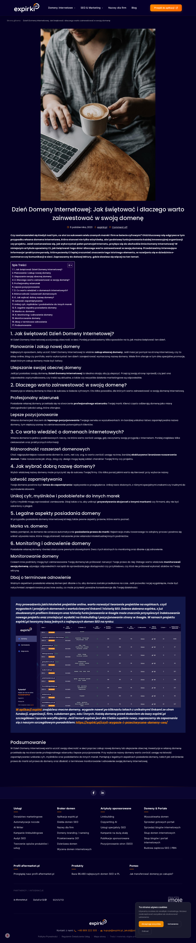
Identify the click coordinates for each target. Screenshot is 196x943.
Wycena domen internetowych (74, 849)
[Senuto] (59, 899)
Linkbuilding (107, 816)
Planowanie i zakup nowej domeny (32, 272)
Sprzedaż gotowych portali (159, 822)
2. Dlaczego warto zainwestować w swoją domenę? (41, 280)
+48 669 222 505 (87, 930)
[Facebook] (94, 793)
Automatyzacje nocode (26, 822)
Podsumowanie (23, 325)
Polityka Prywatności (48, 936)
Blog (134, 7)
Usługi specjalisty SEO (113, 827)
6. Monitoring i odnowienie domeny (34, 314)
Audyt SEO (20, 838)
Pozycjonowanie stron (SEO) (117, 843)
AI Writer (18, 827)
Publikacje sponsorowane (115, 838)
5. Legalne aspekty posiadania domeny (36, 307)
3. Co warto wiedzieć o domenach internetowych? (41, 290)
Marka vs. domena (24, 311)
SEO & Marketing (91, 7)
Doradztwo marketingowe (28, 816)
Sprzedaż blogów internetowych (162, 827)
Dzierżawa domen (67, 843)
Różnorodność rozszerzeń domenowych (35, 293)
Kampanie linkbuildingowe (28, 832)
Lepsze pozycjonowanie (27, 287)
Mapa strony (100, 936)
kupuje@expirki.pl (113, 930)
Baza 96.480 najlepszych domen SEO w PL (96, 873)
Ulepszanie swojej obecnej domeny (33, 276)
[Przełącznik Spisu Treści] (68, 265)
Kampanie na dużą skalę (114, 832)
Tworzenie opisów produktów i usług (31, 845)
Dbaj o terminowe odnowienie (31, 321)
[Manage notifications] (7, 935)
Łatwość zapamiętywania (28, 300)
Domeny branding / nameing (73, 832)
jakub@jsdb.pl (131, 930)
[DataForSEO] (40, 899)
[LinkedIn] (103, 793)
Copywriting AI (109, 822)
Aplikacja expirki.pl (67, 816)
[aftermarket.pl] (20, 899)
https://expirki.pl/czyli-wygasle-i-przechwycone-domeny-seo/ (122, 722)
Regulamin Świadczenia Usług (76, 936)
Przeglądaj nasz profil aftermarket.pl (34, 873)
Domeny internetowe (60, 7)
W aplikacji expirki (29, 710)
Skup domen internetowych (159, 832)
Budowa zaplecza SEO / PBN (160, 847)
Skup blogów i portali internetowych (156, 840)
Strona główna (14, 20)
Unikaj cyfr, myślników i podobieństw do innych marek (43, 304)
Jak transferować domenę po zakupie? (151, 873)
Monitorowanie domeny (27, 318)
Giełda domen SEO (67, 822)
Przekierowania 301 (68, 838)
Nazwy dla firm (117, 7)
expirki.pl (102, 227)
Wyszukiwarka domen (156, 816)
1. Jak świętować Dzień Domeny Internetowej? (38, 269)
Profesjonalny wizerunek (27, 283)
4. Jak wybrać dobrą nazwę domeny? (34, 297)
